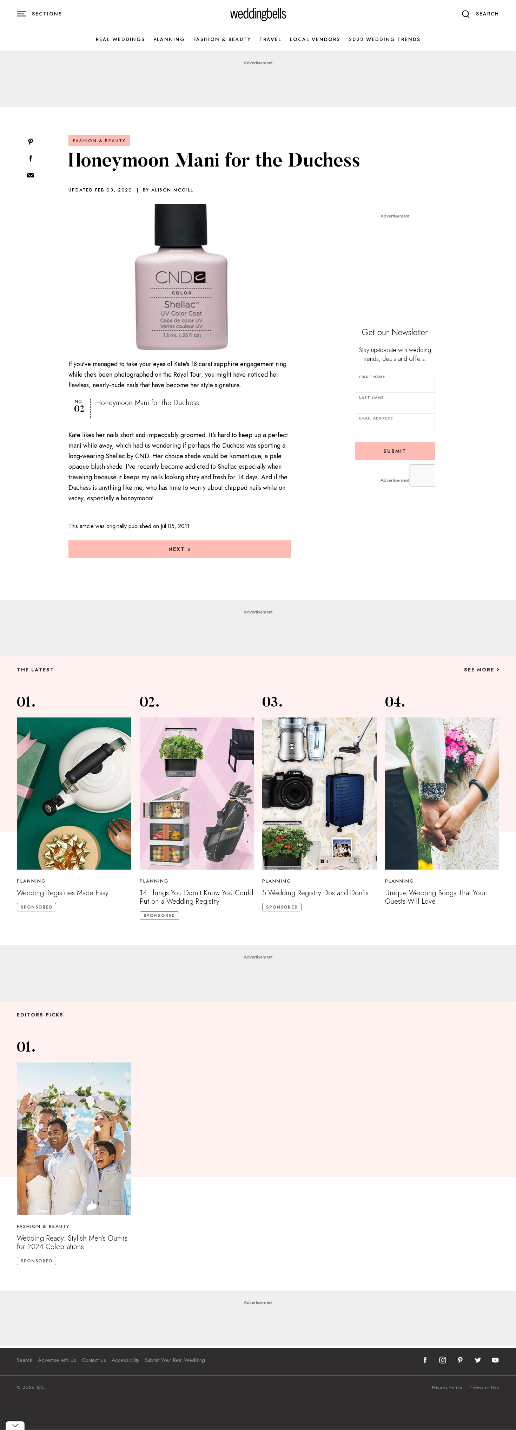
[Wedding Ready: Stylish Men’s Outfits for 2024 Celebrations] (74, 1138)
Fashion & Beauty (222, 39)
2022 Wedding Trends (385, 39)
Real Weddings (120, 39)
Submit (394, 451)
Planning (169, 39)
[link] (258, 14)
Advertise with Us (57, 1360)
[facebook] (425, 1360)
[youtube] (495, 1360)
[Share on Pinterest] (30, 142)
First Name (372, 377)
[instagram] (442, 1360)
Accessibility (125, 1360)
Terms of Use (484, 1388)
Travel (270, 39)
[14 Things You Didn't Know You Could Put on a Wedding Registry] (197, 793)
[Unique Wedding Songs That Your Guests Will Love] (442, 793)
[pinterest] (460, 1360)
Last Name (371, 397)
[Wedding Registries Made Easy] (74, 793)
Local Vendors (315, 39)
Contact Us (94, 1360)
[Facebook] (30, 159)
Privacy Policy (447, 1388)
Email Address (376, 418)
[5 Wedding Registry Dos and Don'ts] (319, 793)
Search (24, 1360)
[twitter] (477, 1360)
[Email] (30, 176)
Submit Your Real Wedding (175, 1360)
